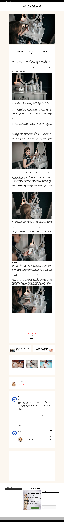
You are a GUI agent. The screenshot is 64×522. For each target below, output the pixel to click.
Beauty (32, 48)
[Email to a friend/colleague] (34, 333)
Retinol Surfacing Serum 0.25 (28, 269)
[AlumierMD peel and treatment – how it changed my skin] (29, 333)
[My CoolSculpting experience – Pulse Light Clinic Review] (46, 363)
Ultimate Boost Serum (31, 180)
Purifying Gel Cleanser (25, 172)
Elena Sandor (30, 56)
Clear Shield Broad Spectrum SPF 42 (35, 227)
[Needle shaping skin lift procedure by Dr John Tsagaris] (18, 363)
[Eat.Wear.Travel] (32, 6)
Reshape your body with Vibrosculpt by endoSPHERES (42, 349)
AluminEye (32, 220)
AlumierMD (24, 101)
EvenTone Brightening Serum (21, 185)
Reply (51, 436)
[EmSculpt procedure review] (32, 363)
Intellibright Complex (15, 265)
